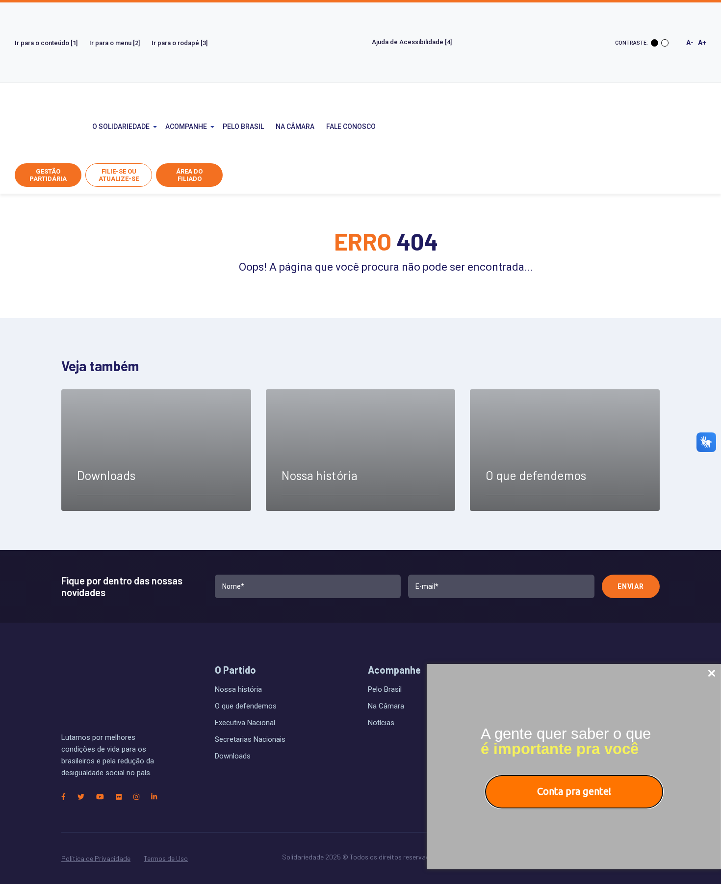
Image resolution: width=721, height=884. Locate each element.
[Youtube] (100, 797)
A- (690, 43)
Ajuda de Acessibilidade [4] (412, 42)
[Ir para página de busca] (458, 126)
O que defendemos (246, 706)
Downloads (233, 756)
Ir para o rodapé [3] (179, 43)
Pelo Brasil (243, 126)
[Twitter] (80, 797)
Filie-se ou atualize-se (119, 175)
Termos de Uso (166, 858)
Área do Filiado (189, 175)
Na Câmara (295, 126)
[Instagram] (136, 797)
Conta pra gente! (574, 791)
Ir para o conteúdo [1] (46, 43)
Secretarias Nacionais (250, 739)
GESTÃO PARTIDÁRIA (48, 175)
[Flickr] (119, 797)
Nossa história (238, 689)
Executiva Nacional (245, 722)
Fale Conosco (351, 126)
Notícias (381, 722)
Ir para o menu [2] (114, 43)
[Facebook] (63, 797)
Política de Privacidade (95, 858)
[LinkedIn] (154, 797)
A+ (702, 43)
